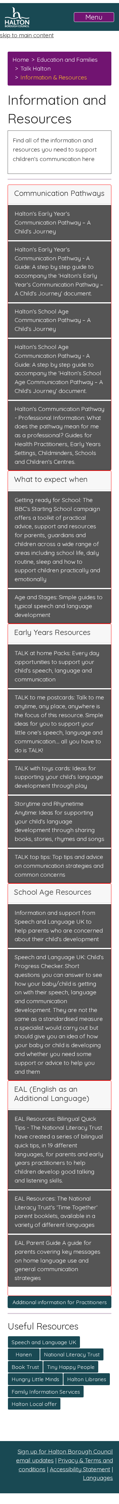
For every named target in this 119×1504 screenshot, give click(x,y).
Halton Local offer (34, 1403)
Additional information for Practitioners (60, 1302)
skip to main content (27, 35)
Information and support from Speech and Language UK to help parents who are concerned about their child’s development (59, 926)
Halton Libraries (86, 1379)
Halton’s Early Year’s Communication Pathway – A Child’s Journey (53, 222)
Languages (98, 1477)
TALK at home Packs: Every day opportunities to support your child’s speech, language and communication (57, 666)
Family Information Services (46, 1391)
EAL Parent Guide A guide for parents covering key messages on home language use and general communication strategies (57, 1260)
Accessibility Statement (80, 1469)
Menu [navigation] (94, 17)
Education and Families (67, 59)
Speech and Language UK (44, 1342)
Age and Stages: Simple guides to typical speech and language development (59, 605)
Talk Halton (35, 68)
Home (21, 59)
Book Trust (25, 1366)
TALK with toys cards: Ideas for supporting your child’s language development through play (59, 777)
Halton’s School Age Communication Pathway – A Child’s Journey (53, 320)
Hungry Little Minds (35, 1379)
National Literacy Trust (72, 1354)
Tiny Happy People (71, 1366)
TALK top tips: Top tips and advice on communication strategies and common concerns (59, 865)
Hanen (24, 1354)
